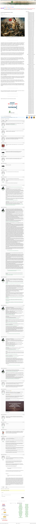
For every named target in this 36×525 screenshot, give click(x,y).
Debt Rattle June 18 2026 (31, 80)
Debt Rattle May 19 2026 (31, 111)
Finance (2, 15)
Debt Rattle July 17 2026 (31, 51)
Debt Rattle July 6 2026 (31, 62)
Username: (2, 492)
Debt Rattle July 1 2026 (31, 67)
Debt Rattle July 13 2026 (31, 55)
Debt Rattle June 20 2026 (31, 78)
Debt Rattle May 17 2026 (31, 113)
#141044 (23, 185)
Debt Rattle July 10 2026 (31, 58)
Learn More (28, 0)
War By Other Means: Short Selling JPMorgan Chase (13, 250)
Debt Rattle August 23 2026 (31, 13)
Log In (22, 497)
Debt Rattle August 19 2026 (31, 17)
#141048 (23, 305)
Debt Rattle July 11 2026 (31, 57)
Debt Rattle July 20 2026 (31, 48)
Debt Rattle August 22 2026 (31, 14)
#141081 (23, 429)
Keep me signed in (3, 496)
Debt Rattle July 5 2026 (31, 63)
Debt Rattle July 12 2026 (31, 56)
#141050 (23, 368)
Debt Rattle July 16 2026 (31, 52)
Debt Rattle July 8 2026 (31, 60)
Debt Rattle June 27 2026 (31, 71)
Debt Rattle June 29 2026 (31, 69)
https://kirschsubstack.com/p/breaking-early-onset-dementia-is (11, 322)
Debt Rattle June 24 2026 (31, 74)
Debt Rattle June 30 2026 (31, 68)
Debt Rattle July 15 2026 (31, 53)
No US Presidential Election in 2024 (7, 12)
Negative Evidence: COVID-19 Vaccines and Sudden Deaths (14, 333)
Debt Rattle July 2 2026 (31, 66)
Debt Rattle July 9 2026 (31, 59)
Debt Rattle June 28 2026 (31, 70)
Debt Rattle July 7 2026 (31, 61)
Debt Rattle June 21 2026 (31, 77)
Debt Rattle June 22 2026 (31, 76)
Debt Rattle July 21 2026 (31, 47)
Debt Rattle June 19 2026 (31, 79)
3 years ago (13, 117)
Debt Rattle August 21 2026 (31, 15)
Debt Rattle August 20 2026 (31, 16)
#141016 (23, 129)
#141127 (23, 454)
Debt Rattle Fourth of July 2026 (30, 64)
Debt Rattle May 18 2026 (31, 112)
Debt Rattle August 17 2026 (31, 19)
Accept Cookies (32, 0)
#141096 (23, 436)
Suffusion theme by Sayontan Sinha (33, 523)
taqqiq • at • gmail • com (18, 523)
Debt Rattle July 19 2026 (31, 49)
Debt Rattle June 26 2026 (31, 72)
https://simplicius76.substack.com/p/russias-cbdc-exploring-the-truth (12, 221)
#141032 (23, 163)
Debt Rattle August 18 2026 (31, 18)
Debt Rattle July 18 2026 (31, 50)
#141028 (23, 156)
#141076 (23, 414)
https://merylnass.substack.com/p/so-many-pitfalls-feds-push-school (12, 356)
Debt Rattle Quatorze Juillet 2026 (31, 54)
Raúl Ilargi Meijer (6, 14)
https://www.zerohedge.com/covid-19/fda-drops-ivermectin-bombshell (12, 378)
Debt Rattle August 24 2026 (31, 12)
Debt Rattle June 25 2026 (31, 73)
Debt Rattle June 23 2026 (31, 75)
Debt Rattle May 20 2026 (31, 110)
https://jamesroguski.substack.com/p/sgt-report (10, 314)
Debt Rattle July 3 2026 (31, 65)
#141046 (23, 207)
